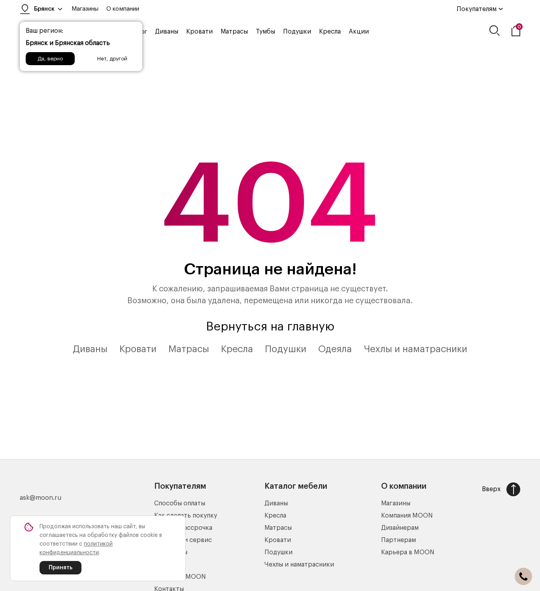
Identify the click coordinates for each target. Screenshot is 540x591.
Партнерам (398, 540)
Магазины (85, 9)
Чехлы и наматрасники (415, 349)
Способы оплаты (179, 503)
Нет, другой (112, 58)
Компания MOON (407, 515)
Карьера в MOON (407, 552)
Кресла (330, 31)
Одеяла (335, 349)
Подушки (297, 31)
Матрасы (234, 31)
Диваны (166, 31)
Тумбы (265, 31)
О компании (122, 9)
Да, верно (50, 58)
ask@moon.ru (41, 498)
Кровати (199, 31)
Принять (60, 567)
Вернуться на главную (270, 326)
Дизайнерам (400, 528)
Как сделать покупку (185, 515)
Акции (359, 31)
